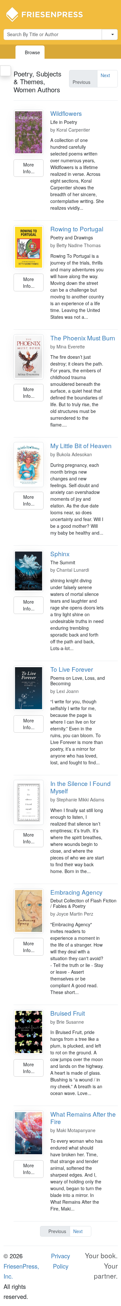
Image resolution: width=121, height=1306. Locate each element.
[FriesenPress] (49, 14)
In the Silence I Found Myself (80, 787)
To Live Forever (71, 669)
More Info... (29, 168)
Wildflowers (66, 113)
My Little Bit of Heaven (81, 445)
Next (105, 75)
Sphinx (59, 553)
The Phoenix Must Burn (82, 337)
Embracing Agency (76, 892)
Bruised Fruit (67, 1013)
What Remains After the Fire (83, 1118)
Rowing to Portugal (76, 228)
